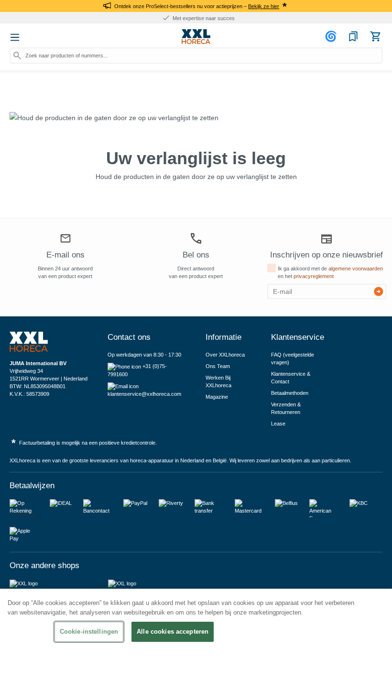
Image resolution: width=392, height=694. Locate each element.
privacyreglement (314, 276)
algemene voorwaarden (355, 268)
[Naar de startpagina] (196, 37)
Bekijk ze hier (263, 6)
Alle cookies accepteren (172, 631)
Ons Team (218, 366)
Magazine (217, 397)
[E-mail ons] (65, 240)
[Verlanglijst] (353, 36)
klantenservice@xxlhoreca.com (144, 394)
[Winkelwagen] (375, 36)
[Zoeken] (17, 55)
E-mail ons (65, 254)
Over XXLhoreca (225, 355)
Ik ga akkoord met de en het (330, 272)
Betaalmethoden (289, 393)
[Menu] (15, 37)
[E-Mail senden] (378, 291)
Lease (278, 423)
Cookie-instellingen (89, 631)
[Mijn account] (332, 36)
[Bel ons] (196, 239)
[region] (196, 641)
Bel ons (196, 254)
